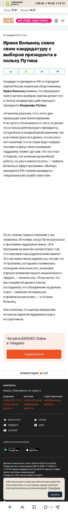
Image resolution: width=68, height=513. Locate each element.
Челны (7, 10)
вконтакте (13, 419)
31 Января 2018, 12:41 (15, 35)
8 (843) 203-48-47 (33, 400)
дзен (41, 424)
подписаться (34, 354)
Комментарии (34, 373)
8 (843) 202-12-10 (12, 400)
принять (55, 494)
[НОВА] (33, 21)
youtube (12, 430)
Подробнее (54, 488)
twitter (42, 419)
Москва (24, 10)
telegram (12, 424)
